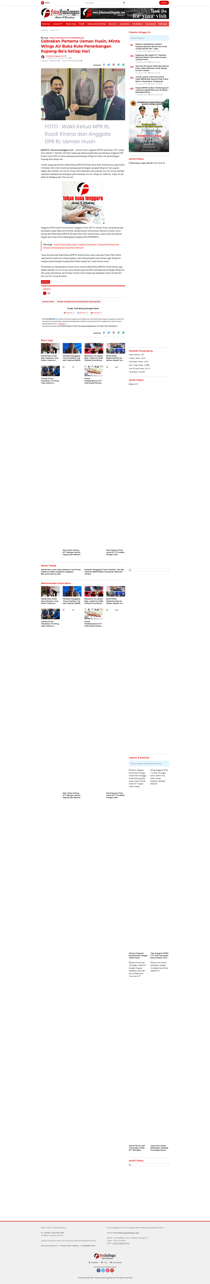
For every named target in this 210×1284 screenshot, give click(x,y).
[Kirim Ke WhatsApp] (123, 65)
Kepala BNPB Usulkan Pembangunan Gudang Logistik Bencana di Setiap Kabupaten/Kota (152, 90)
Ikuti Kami (82, 313)
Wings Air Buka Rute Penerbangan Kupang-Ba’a (79, 302)
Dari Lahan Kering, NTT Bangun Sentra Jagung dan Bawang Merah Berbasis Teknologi (72, 552)
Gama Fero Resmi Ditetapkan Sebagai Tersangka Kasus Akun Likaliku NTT (159, 1148)
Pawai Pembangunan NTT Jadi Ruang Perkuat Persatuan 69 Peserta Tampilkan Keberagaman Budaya (93, 380)
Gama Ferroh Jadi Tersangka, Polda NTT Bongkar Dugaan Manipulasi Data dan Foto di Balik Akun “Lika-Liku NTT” (137, 1148)
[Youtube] (112, 1270)
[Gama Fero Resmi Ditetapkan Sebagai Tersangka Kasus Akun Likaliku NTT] (159, 1052)
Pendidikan (137, 24)
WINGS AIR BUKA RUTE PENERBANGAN (67, 38)
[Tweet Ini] (109, 65)
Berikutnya (45, 282)
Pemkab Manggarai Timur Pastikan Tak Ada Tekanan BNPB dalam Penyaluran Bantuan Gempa (71, 358)
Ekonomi (113, 24)
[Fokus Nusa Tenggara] (60, 13)
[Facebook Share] (104, 65)
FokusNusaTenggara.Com (55, 56)
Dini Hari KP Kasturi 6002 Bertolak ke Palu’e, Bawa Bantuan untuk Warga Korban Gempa (152, 68)
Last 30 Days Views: (137, 368)
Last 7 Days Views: (136, 365)
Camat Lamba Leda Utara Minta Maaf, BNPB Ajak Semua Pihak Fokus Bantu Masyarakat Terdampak (152, 79)
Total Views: (134, 372)
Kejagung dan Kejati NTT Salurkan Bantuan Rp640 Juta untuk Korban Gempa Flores (151, 57)
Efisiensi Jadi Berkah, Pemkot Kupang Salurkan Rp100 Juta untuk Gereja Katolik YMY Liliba (151, 46)
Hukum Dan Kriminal (97, 24)
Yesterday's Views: (136, 361)
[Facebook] (99, 1270)
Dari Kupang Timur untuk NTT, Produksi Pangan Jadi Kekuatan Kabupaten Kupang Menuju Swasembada (115, 552)
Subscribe (96, 313)
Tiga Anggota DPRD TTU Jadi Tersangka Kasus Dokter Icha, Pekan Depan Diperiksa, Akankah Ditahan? (159, 955)
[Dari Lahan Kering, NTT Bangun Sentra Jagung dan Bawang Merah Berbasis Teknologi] (72, 457)
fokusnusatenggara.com (128, 1233)
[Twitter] (103, 1270)
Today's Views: (135, 358)
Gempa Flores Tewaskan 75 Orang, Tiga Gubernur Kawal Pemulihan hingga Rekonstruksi (50, 380)
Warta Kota (71, 24)
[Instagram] (107, 1270)
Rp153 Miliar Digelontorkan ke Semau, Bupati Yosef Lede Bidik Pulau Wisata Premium (115, 358)
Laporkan (69, 313)
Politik (82, 24)
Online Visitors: (135, 354)
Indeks (164, 3)
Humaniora (150, 24)
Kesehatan (124, 24)
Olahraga (162, 24)
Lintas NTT (58, 24)
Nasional (46, 24)
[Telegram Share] (118, 65)
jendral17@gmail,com (121, 1243)
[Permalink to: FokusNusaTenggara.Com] (43, 57)
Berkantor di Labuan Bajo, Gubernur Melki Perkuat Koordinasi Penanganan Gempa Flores (93, 358)
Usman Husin (48, 302)
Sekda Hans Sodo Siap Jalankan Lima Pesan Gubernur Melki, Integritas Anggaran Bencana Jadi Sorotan (49, 358)
